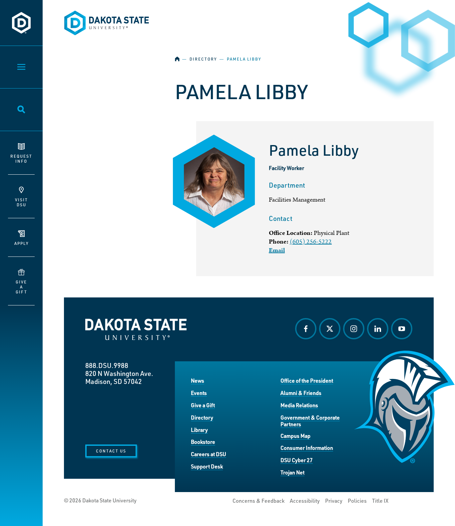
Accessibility (305, 500)
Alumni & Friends (300, 392)
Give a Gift (203, 405)
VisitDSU (21, 202)
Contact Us (111, 450)
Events (199, 392)
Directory (203, 59)
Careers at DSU (208, 453)
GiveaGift (21, 286)
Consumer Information (306, 447)
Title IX (380, 500)
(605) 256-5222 (311, 241)
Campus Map (295, 435)
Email (277, 250)
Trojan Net (292, 472)
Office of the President (306, 380)
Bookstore (203, 441)
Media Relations (299, 405)
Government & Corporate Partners (310, 421)
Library (199, 429)
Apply (21, 243)
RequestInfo (21, 158)
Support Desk (207, 466)
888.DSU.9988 (106, 365)
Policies (357, 500)
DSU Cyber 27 (296, 459)
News (197, 380)
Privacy (333, 500)
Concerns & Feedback (258, 500)
